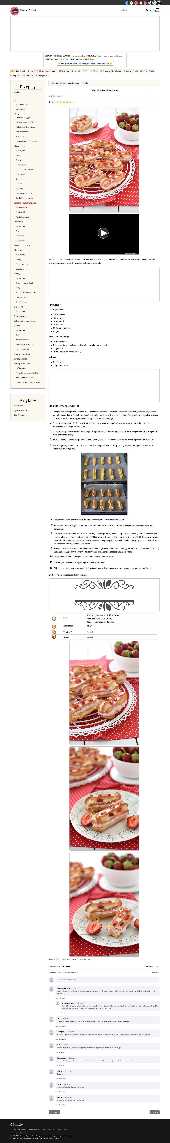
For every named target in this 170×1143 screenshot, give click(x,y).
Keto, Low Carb (31, 75)
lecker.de (83, 575)
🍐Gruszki (127, 71)
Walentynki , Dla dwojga (25, 127)
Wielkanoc (20, 136)
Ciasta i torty (19, 146)
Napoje (17, 325)
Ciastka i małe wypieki (25, 203)
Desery (17, 273)
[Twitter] (131, 3)
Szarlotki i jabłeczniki (24, 198)
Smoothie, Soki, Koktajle (25, 344)
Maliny (152, 71)
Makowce (19, 184)
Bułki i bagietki (22, 264)
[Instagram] (145, 3)
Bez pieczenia (44, 75)
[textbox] (107, 980)
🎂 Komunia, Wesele (90, 71)
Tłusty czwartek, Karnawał (26, 141)
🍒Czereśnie (76, 71)
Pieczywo (18, 250)
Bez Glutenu (116, 71)
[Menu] (158, 10)
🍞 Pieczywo (105, 71)
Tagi (17, 96)
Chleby (18, 259)
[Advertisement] (85, 33)
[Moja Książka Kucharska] (159, 4)
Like (57, 998)
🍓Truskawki (64, 71)
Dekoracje (18, 307)
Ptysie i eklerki (22, 212)
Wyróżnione (19, 415)
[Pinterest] (136, 3)
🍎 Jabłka (143, 71)
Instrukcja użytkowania (18, 1133)
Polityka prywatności (49, 1129)
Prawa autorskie (33, 1129)
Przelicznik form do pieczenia (28, 382)
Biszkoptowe (21, 165)
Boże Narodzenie (22, 132)
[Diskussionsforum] (154, 4)
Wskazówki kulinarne (24, 378)
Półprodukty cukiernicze (25, 321)
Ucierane (19, 188)
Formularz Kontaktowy (18, 1129)
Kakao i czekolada (23, 340)
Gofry (18, 288)
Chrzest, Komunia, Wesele (26, 122)
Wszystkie (22, 150)
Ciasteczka (18, 221)
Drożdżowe (20, 174)
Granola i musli (22, 302)
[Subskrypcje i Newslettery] (149, 5)
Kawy (18, 335)
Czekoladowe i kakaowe (25, 169)
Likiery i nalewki (23, 349)
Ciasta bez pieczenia (24, 193)
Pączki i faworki (22, 217)
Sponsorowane (20, 410)
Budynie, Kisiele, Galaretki (26, 292)
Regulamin (66, 966)
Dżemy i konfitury (22, 354)
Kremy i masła (20, 359)
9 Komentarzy (57, 96)
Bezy (18, 231)
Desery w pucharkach (24, 283)
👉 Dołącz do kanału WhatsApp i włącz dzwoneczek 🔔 (85, 63)
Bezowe (19, 160)
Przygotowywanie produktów (27, 373)
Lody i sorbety (21, 297)
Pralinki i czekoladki (23, 245)
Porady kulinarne (22, 363)
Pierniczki (20, 236)
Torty (18, 155)
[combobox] (131, 10)
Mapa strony (62, 1129)
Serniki (19, 179)
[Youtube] (141, 3)
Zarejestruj (149, 966)
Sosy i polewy (20, 316)
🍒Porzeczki (32, 71)
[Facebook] (127, 3)
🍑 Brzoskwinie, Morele (48, 71)
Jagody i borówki (17, 75)
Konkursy (18, 405)
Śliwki (135, 71)
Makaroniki (20, 240)
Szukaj (17, 92)
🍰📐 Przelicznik (18, 71)
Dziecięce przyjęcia (23, 117)
